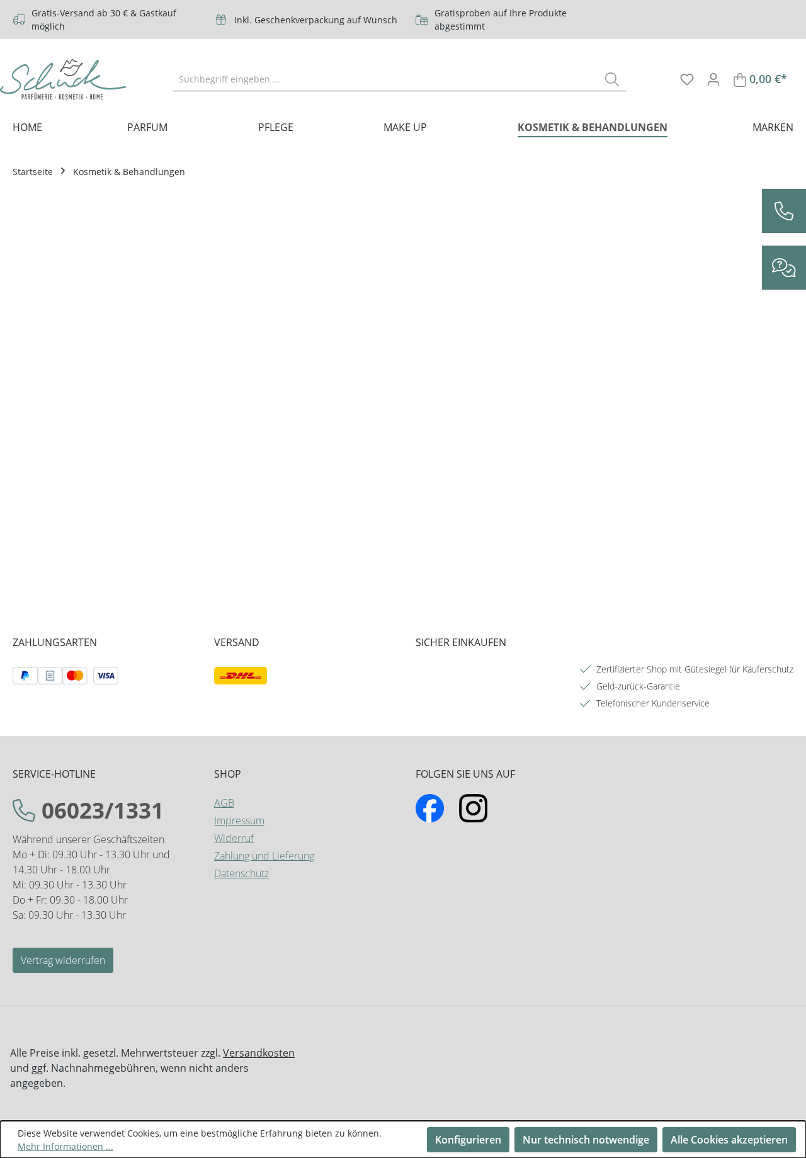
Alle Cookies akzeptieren (729, 1140)
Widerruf (234, 838)
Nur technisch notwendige (586, 1140)
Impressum (239, 820)
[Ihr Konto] (713, 78)
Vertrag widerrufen (63, 960)
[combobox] (385, 79)
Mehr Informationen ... (65, 1146)
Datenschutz (241, 873)
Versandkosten (259, 1053)
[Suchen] (612, 79)
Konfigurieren (468, 1140)
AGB (224, 803)
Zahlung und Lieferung (264, 856)
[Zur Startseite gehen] (63, 79)
